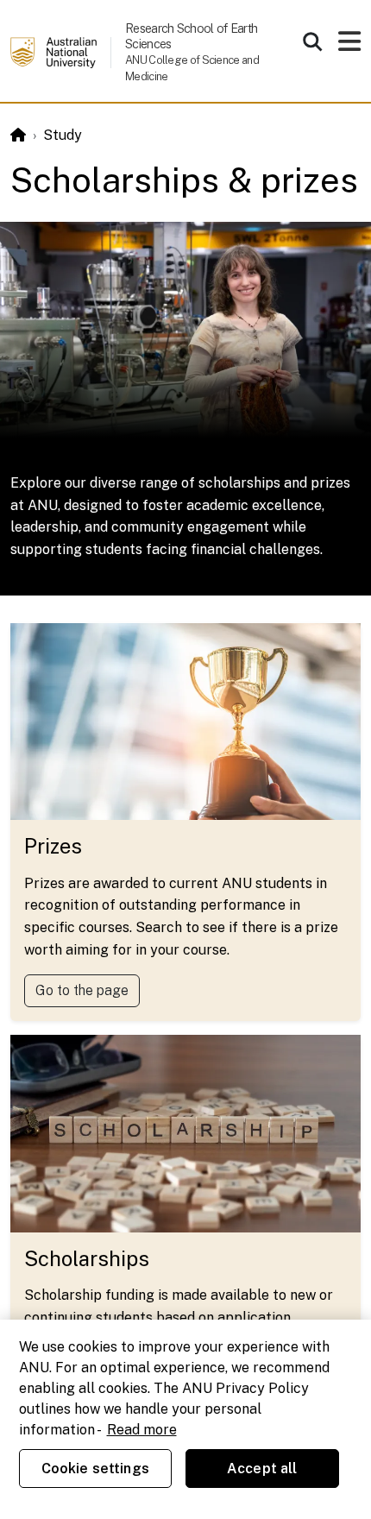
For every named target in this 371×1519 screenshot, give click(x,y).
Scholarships (86, 1258)
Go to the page (82, 990)
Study (62, 135)
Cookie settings (95, 1468)
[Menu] (349, 46)
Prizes (53, 846)
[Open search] (312, 41)
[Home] (18, 135)
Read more (142, 1429)
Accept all (262, 1468)
